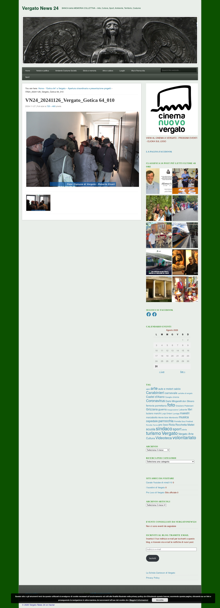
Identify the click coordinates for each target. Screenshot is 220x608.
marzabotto (152, 417)
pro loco (163, 424)
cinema (176, 397)
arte (154, 388)
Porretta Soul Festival (183, 421)
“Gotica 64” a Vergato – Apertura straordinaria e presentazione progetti (78, 88)
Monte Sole (163, 417)
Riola (172, 424)
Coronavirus (155, 400)
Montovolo (173, 417)
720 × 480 (51, 106)
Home (27, 70)
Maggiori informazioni (138, 600)
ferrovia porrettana (156, 405)
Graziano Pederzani (184, 405)
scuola (150, 429)
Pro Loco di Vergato (155, 492)
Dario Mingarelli (174, 401)
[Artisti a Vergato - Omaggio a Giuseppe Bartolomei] (185, 262)
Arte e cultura (108, 70)
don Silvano (188, 401)
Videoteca (163, 437)
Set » (182, 371)
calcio (177, 389)
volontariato (184, 437)
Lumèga (176, 413)
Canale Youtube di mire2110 (159, 482)
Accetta (159, 600)
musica (184, 417)
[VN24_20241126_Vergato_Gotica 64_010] (81, 149)
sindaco (164, 428)
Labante (183, 409)
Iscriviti (152, 558)
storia (184, 429)
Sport (27, 77)
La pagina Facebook (159, 151)
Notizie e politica (42, 70)
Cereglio (168, 397)
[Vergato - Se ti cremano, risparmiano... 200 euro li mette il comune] (159, 289)
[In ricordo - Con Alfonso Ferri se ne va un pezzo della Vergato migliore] (159, 181)
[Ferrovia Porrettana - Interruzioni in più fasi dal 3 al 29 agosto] (185, 235)
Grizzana (152, 409)
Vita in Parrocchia (138, 70)
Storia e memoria (89, 70)
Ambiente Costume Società (66, 70)
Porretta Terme (152, 425)
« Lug (161, 371)
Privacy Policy (153, 577)
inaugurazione (172, 409)
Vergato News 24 (40, 8)
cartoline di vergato (185, 393)
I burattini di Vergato (155, 487)
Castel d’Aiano (155, 397)
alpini (148, 389)
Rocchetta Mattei (184, 424)
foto (171, 404)
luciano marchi (153, 413)
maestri (184, 413)
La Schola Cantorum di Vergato (160, 572)
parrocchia (165, 420)
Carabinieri (155, 392)
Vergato (170, 433)
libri (190, 409)
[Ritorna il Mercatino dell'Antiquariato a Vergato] (185, 289)
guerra (162, 409)
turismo (153, 433)
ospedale (152, 421)
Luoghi (122, 70)
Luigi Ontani (167, 413)
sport (177, 428)
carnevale (171, 393)
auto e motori (165, 388)
